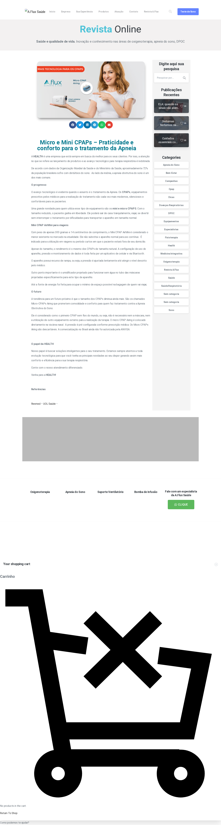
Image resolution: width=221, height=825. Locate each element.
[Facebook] (180, 3)
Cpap (171, 189)
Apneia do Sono (171, 165)
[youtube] (185, 3)
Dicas (171, 197)
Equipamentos (171, 221)
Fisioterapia (171, 237)
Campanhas (171, 181)
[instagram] (196, 3)
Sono (171, 310)
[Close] (148, 821)
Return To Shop (8, 813)
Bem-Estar (171, 173)
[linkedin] (191, 3)
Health (171, 245)
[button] (72, 124)
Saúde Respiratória (171, 286)
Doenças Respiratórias (171, 205)
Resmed (35, 403)
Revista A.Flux (171, 269)
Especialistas (171, 229)
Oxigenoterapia (171, 261)
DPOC (171, 213)
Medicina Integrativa (171, 253)
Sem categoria (171, 294)
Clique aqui (151, 548)
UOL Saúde (49, 403)
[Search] (170, 11)
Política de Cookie (135, 821)
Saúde (171, 278)
